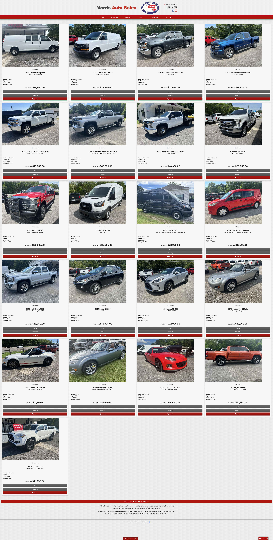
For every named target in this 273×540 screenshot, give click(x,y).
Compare (35, 69)
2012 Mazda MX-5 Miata (238, 310)
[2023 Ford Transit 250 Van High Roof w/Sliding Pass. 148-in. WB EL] (165, 202)
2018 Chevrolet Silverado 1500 (170, 73)
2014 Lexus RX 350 (103, 310)
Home (130, 520)
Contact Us (137, 520)
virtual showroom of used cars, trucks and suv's (128, 513)
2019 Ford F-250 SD (238, 152)
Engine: (5, 81)
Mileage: (5, 84)
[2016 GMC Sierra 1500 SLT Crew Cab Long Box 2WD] (30, 281)
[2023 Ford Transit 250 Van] (97, 202)
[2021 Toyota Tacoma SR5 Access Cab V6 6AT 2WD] (30, 439)
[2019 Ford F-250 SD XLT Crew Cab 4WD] (233, 124)
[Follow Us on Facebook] (173, 11)
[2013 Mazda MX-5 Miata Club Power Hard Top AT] (30, 360)
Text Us (35, 99)
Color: (4, 82)
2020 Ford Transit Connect (238, 231)
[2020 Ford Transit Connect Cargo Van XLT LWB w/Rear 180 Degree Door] (233, 202)
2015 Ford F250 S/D (35, 231)
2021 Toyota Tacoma (35, 467)
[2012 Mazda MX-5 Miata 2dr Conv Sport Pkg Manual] (233, 281)
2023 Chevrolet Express (102, 73)
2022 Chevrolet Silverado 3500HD (170, 152)
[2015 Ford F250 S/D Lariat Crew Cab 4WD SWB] (30, 202)
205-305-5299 (172, 8)
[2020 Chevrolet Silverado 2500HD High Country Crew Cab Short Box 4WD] (97, 124)
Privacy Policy (142, 520)
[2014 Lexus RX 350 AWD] (97, 281)
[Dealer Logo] (116, 7)
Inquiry (35, 92)
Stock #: (5, 79)
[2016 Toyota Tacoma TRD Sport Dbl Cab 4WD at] (233, 360)
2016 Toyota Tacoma (237, 388)
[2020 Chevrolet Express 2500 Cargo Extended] (30, 45)
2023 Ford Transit (102, 231)
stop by (154, 513)
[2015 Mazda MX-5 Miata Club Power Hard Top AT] (165, 360)
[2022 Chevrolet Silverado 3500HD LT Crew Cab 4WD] (165, 124)
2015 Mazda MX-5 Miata (170, 388)
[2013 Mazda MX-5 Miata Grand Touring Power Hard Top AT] (97, 360)
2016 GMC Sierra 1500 (35, 310)
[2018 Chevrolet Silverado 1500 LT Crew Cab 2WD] (165, 45)
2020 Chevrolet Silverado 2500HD (103, 152)
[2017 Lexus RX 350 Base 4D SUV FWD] (165, 281)
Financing (35, 95)
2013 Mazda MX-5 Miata (35, 388)
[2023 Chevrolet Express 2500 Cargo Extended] (97, 45)
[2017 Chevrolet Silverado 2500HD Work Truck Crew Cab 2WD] (30, 124)
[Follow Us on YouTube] (176, 11)
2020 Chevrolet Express (35, 73)
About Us (132, 520)
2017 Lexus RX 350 (170, 310)
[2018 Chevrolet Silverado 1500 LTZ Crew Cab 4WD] (233, 45)
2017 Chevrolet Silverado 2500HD (35, 152)
